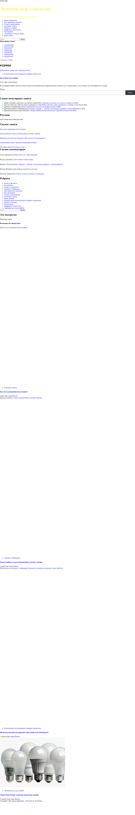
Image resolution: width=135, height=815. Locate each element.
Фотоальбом (8, 32)
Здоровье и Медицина (12, 189)
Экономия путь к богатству (25, 8)
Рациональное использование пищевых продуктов (22, 74)
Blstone (14, 82)
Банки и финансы (10, 20)
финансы (8, 47)
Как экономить (9, 193)
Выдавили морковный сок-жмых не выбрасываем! (37, 107)
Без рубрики (8, 185)
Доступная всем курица (9, 78)
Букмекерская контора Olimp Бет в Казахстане (55, 110)
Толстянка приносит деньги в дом (12, 147)
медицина (8, 54)
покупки (8, 52)
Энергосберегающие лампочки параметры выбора (18, 142)
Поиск (2, 89)
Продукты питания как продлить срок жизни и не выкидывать (22, 138)
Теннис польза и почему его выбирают (30, 174)
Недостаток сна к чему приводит (26, 155)
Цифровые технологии (12, 30)
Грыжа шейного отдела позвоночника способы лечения (20, 134)
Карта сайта (8, 35)
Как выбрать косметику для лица (25, 169)
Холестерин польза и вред (23, 159)
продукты (8, 56)
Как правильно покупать (13, 22)
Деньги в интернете (11, 187)
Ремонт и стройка (10, 28)
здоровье (8, 51)
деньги (8, 49)
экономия (9, 45)
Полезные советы (10, 26)
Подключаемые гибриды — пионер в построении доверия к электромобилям (51, 109)
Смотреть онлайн (6, 60)
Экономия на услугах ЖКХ (14, 34)
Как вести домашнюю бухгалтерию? (13, 129)
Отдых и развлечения (12, 24)
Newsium (29, 801)
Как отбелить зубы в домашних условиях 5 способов (63, 105)
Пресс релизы (9, 198)
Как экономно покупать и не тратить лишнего (56, 103)
